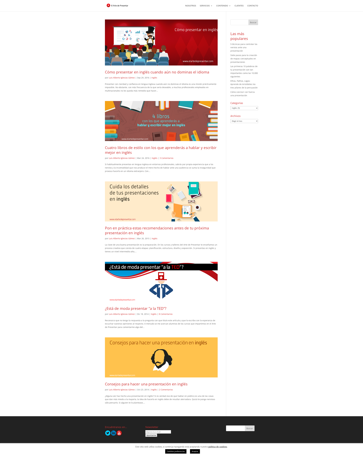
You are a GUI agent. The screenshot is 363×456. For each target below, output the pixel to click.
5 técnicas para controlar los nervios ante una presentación (243, 47)
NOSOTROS (190, 6)
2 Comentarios (166, 389)
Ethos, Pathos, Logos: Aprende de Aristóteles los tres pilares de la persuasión (244, 84)
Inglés (154, 77)
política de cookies (217, 446)
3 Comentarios (166, 158)
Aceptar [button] (195, 451)
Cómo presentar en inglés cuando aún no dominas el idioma (157, 72)
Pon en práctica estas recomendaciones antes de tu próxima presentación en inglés (157, 230)
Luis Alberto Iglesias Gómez (122, 77)
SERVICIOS (205, 6)
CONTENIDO (222, 6)
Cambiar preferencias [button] (176, 451)
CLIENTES (239, 6)
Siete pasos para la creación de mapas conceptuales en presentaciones (243, 58)
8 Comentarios (166, 314)
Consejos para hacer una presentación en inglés (146, 384)
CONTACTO (252, 6)
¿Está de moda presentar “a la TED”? (135, 308)
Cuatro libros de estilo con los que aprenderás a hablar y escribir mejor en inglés (161, 150)
